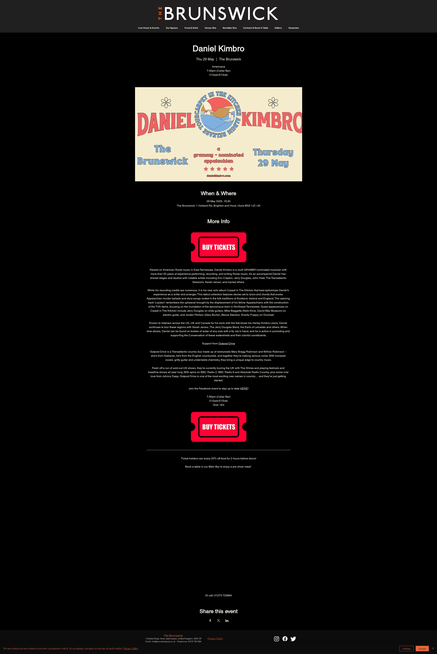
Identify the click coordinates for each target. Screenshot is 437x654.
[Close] (433, 648)
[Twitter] (293, 638)
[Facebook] (285, 638)
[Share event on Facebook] (210, 620)
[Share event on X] (218, 620)
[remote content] (219, 531)
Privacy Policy (131, 648)
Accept (422, 648)
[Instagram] (276, 638)
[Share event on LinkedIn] (227, 620)
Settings (406, 648)
